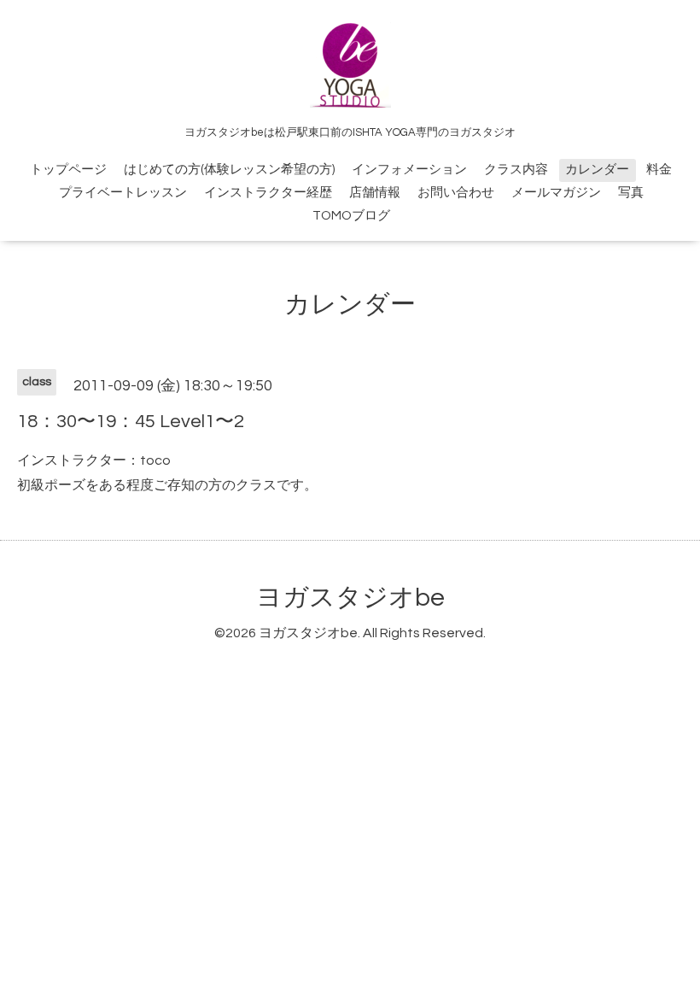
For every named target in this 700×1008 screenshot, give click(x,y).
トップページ (68, 169)
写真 (631, 192)
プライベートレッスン (123, 192)
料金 (659, 169)
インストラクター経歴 (268, 192)
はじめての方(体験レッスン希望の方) (229, 169)
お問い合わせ (455, 192)
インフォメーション (409, 169)
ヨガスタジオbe (350, 597)
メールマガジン (556, 192)
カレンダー (597, 169)
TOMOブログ (351, 215)
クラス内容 (516, 169)
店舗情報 (374, 192)
